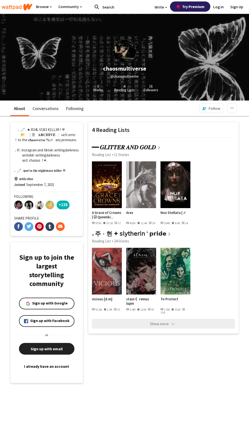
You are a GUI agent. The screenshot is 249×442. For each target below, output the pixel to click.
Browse (42, 6)
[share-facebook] (18, 226)
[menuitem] (211, 108)
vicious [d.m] (102, 299)
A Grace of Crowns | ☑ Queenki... (106, 215)
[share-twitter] (29, 226)
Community (69, 6)
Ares (129, 213)
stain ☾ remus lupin (137, 301)
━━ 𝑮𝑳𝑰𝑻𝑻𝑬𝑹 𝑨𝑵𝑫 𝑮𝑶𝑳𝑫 (124, 147)
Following (75, 108)
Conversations (46, 108)
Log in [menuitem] (218, 6)
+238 (63, 204)
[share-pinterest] (39, 226)
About (19, 108)
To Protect (169, 299)
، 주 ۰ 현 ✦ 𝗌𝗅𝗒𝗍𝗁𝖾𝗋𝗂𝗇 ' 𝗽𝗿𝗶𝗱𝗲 (129, 233)
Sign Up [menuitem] (236, 6)
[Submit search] (96, 7)
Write (160, 7)
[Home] (17, 7)
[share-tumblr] (49, 226)
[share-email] (60, 226)
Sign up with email (47, 348)
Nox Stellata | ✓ (173, 213)
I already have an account (46, 366)
